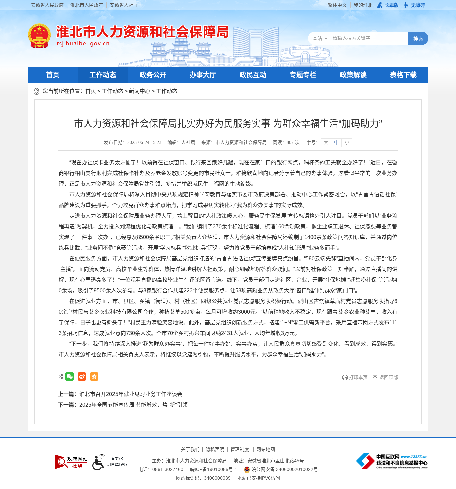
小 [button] (347, 142)
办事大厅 (203, 75)
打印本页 (358, 377)
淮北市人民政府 (86, 5)
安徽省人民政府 (47, 5)
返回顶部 (388, 377)
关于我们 (190, 449)
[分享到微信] (69, 376)
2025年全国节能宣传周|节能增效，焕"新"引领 (133, 405)
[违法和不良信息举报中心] (392, 461)
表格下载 (403, 75)
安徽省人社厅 (124, 5)
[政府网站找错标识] (71, 462)
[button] (388, 5)
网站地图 (265, 449)
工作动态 (102, 75)
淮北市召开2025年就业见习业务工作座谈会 (130, 394)
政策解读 (353, 75)
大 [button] (326, 142)
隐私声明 (215, 449)
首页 (52, 75)
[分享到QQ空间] (94, 376)
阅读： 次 (286, 142)
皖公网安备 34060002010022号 (284, 469)
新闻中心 (139, 91)
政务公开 (153, 75)
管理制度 (239, 449)
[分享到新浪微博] (82, 376)
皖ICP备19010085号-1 (213, 469)
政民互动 (253, 75)
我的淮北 (363, 5)
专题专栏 (303, 75)
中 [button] (336, 142)
